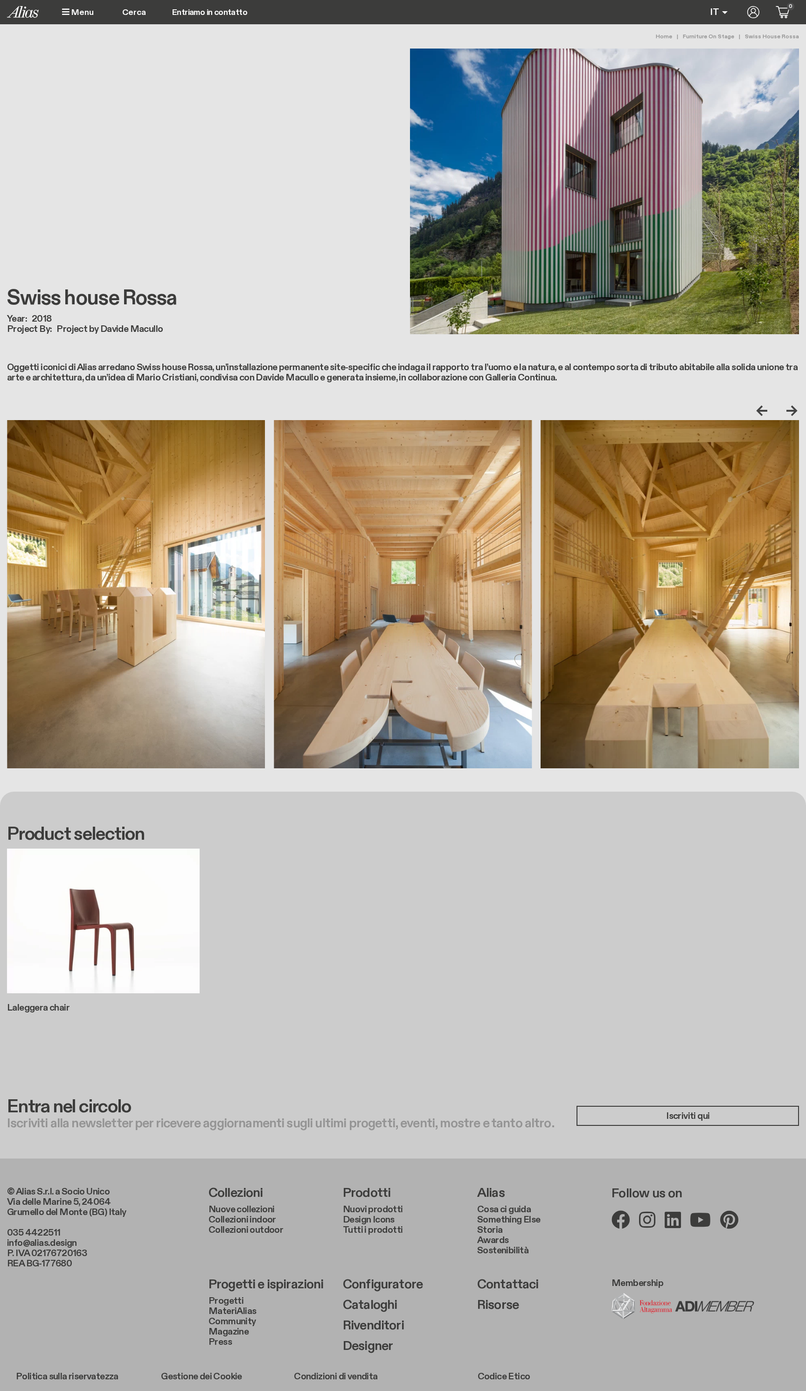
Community (232, 1321)
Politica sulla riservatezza (67, 1376)
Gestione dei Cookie (201, 1376)
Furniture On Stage (708, 36)
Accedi (753, 12)
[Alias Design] (23, 12)
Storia (489, 1230)
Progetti (225, 1301)
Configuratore (383, 1284)
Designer (368, 1346)
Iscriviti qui (687, 1116)
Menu (81, 12)
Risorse (498, 1305)
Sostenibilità (502, 1250)
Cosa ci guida (504, 1209)
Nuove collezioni (241, 1209)
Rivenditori (373, 1325)
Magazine (228, 1332)
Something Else (509, 1220)
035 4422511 (33, 1233)
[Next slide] (789, 410)
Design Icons (369, 1220)
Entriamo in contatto (209, 12)
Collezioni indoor (242, 1220)
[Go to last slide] (764, 410)
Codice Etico (504, 1376)
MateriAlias (232, 1311)
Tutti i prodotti (373, 1230)
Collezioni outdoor (245, 1230)
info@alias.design (42, 1243)
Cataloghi (370, 1305)
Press (220, 1342)
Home (664, 36)
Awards (492, 1240)
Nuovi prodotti (373, 1209)
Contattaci (508, 1284)
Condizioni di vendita (335, 1376)
